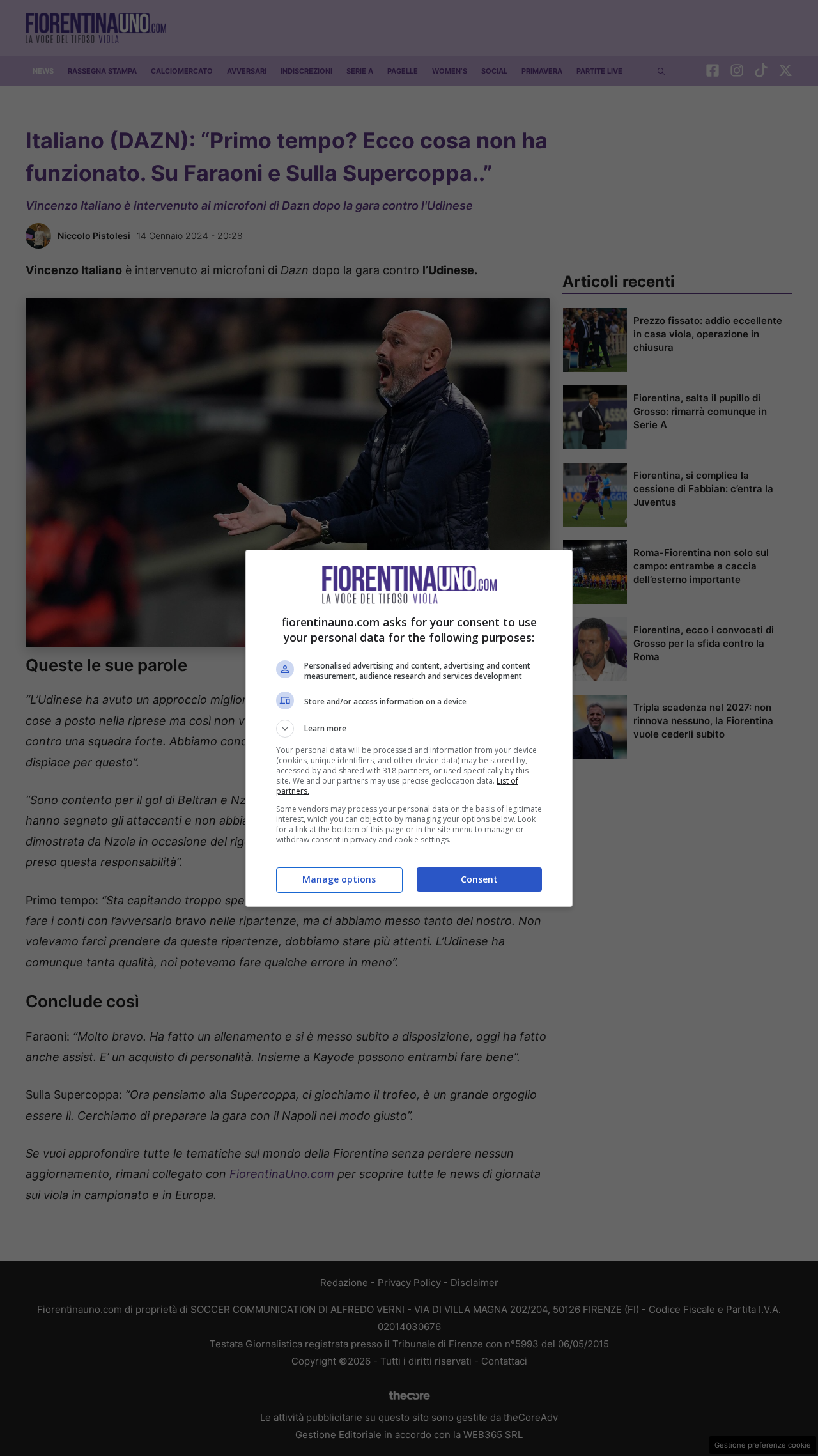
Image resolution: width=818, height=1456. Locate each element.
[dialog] (409, 728)
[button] (409, 729)
